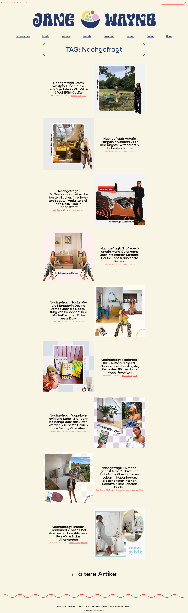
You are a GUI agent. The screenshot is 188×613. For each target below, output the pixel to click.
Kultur (150, 36)
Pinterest (12, 2)
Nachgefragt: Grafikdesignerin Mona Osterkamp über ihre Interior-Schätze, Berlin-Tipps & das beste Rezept (119, 255)
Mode (45, 36)
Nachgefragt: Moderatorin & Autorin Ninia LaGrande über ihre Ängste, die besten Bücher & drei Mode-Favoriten (119, 366)
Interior (66, 36)
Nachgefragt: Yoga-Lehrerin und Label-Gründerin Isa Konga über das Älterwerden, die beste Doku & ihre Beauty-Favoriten (68, 422)
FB (2, 2)
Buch (124, 375)
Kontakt (72, 606)
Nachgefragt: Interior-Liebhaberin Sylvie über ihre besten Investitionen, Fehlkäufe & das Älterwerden (68, 533)
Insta (19, 2)
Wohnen (129, 375)
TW (6, 2)
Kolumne (109, 36)
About (128, 606)
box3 (84, 95)
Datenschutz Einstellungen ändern (107, 606)
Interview (74, 95)
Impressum (61, 606)
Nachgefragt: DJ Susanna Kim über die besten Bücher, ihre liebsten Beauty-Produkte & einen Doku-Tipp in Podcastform (68, 199)
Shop (169, 36)
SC (23, 2)
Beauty (87, 36)
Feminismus (23, 36)
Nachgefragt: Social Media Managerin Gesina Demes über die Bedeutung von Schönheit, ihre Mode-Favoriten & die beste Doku (68, 310)
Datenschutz (83, 606)
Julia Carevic (55, 95)
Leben (130, 36)
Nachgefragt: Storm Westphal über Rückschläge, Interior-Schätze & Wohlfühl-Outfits (68, 87)
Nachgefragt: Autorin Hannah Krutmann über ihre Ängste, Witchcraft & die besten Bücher (119, 143)
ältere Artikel (94, 574)
